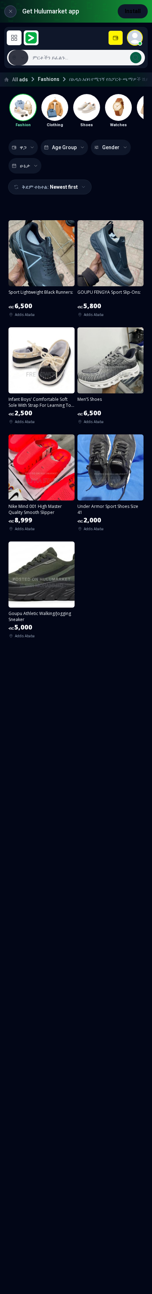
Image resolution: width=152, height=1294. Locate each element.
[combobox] (86, 57)
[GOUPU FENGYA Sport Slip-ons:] (110, 271)
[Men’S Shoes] (110, 378)
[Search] (135, 57)
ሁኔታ (25, 166)
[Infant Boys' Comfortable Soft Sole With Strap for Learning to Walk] (41, 378)
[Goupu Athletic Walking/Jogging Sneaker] (41, 592)
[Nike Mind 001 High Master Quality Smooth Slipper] (41, 485)
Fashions (48, 79)
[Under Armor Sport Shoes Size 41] (110, 485)
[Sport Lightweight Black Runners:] (41, 271)
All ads (20, 79)
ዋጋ (23, 147)
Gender (110, 147)
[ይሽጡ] (116, 38)
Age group (64, 147)
